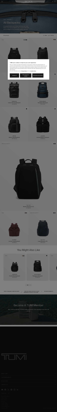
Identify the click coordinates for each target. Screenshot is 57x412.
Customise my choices (38, 75)
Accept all (14, 75)
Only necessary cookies (25, 75)
